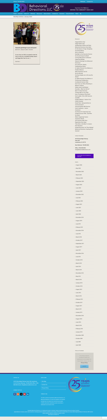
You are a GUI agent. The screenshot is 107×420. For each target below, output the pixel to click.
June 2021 (78, 207)
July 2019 (78, 224)
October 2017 (79, 240)
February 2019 (79, 227)
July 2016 (78, 256)
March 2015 (79, 263)
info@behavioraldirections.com (82, 149)
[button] (80, 13)
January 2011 (79, 312)
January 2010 (79, 332)
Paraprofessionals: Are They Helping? (84, 127)
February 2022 (79, 201)
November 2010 (80, 315)
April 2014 (78, 266)
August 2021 (79, 204)
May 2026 (78, 168)
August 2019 (79, 220)
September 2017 (80, 243)
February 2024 (79, 178)
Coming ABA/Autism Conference (83, 57)
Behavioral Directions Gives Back (83, 47)
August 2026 (79, 165)
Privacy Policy (84, 362)
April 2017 (78, 250)
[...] (30, 58)
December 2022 (80, 194)
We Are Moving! (79, 73)
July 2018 (78, 233)
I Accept (84, 366)
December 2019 (80, 217)
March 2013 (79, 279)
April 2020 (78, 214)
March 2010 (79, 325)
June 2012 (78, 292)
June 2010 (78, 322)
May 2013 (78, 276)
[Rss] (18, 394)
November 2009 (80, 335)
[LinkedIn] (28, 394)
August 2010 (79, 319)
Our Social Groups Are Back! (82, 56)
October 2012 (79, 286)
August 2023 (79, 184)
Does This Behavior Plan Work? (82, 94)
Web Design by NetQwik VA (53, 414)
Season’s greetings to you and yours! (25, 47)
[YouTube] (24, 394)
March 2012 (79, 296)
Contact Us (44, 384)
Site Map (44, 381)
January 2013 (79, 283)
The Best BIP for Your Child (81, 92)
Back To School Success (81, 90)
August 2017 (79, 247)
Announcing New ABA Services (82, 106)
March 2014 (79, 269)
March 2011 (79, 309)
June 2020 (78, 210)
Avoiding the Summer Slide (81, 82)
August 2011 (79, 305)
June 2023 (78, 188)
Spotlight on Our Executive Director (83, 54)
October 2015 (79, 260)
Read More (17, 61)
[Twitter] (21, 394)
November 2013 (80, 273)
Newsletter (31, 49)
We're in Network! (79, 52)
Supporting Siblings (80, 59)
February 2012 (79, 299)
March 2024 (79, 174)
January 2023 (79, 191)
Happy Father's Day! (80, 43)
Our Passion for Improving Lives (83, 111)
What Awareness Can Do (81, 71)
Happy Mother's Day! (80, 42)
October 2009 (79, 338)
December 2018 (80, 230)
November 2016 (80, 253)
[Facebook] (14, 394)
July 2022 (78, 197)
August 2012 (79, 289)
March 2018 (79, 237)
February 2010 (79, 328)
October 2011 (79, 302)
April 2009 (78, 345)
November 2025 (80, 171)
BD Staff (18, 49)
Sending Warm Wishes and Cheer (83, 45)
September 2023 (80, 181)
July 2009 (78, 341)
